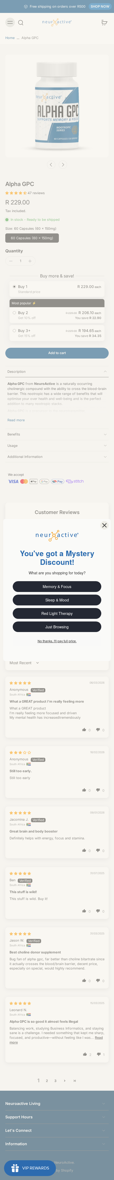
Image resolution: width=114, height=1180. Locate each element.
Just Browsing (57, 626)
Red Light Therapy (57, 613)
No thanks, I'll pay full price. (57, 641)
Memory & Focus (57, 586)
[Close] (104, 525)
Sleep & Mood (57, 600)
